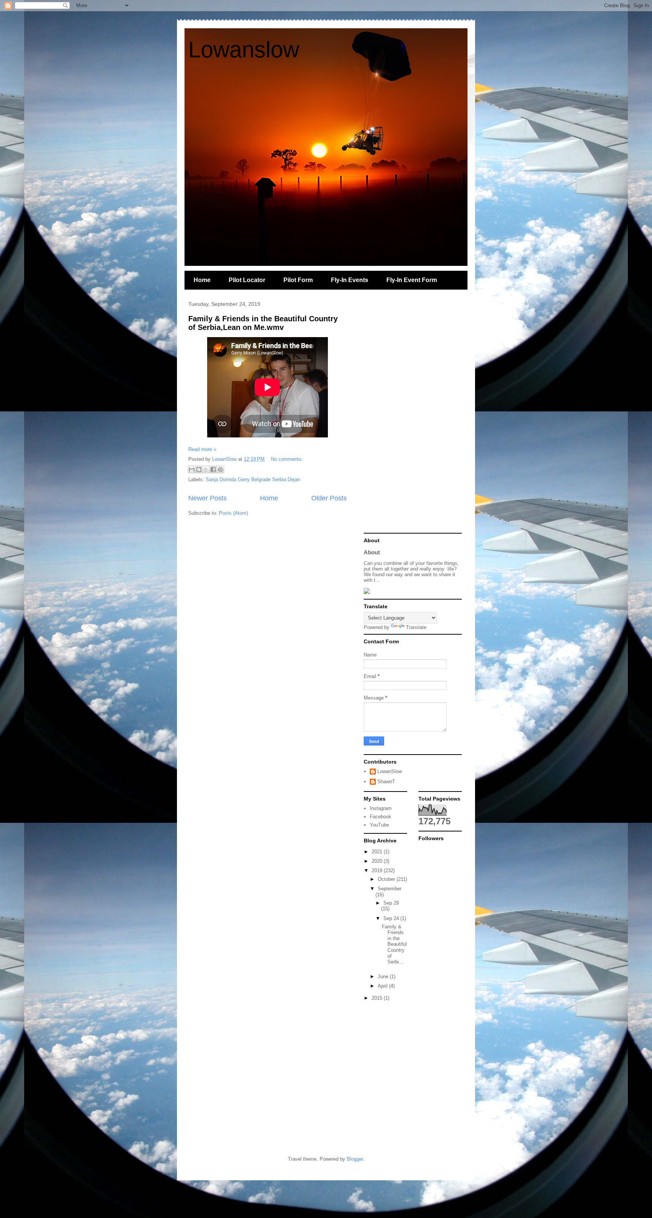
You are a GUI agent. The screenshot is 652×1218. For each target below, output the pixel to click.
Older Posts (329, 498)
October (387, 879)
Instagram (381, 808)
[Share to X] (206, 469)
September (389, 888)
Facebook (380, 816)
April (383, 986)
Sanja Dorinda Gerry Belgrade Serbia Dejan (253, 479)
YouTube (379, 825)
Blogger (355, 1159)
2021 (378, 851)
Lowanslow (243, 49)
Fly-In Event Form (411, 280)
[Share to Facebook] (213, 469)
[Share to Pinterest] (220, 469)
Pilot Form (298, 280)
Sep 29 (391, 903)
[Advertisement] (413, 416)
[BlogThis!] (199, 469)
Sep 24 (391, 918)
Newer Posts (207, 498)
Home (202, 280)
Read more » (202, 449)
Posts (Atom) (233, 513)
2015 (378, 998)
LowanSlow (389, 771)
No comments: (287, 459)
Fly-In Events (349, 280)
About (372, 552)
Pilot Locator (247, 280)
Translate (416, 627)
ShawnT (386, 781)
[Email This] (191, 469)
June (384, 976)
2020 (378, 861)
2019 (378, 870)
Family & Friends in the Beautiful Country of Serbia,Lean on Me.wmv (263, 322)
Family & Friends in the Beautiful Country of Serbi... (394, 944)
